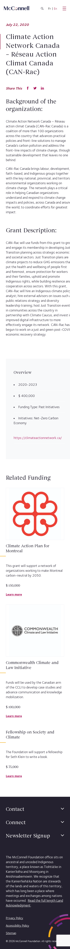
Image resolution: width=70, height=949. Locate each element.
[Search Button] (42, 9)
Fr (49, 8)
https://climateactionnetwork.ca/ (38, 438)
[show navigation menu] (64, 8)
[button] (62, 808)
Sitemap (11, 933)
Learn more (14, 594)
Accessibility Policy (17, 925)
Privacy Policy (14, 918)
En (55, 8)
